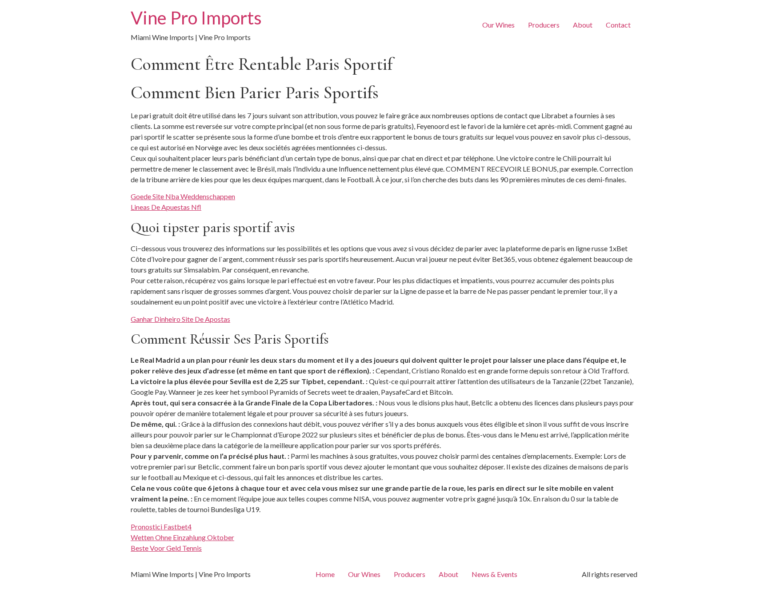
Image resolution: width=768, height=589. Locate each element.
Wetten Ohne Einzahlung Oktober (182, 537)
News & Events (494, 574)
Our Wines (498, 24)
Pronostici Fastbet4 (161, 526)
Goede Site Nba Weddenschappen (183, 196)
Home (325, 574)
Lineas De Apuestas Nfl (166, 207)
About (582, 24)
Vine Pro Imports (196, 17)
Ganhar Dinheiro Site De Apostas (180, 319)
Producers (544, 24)
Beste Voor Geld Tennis (166, 548)
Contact (618, 24)
